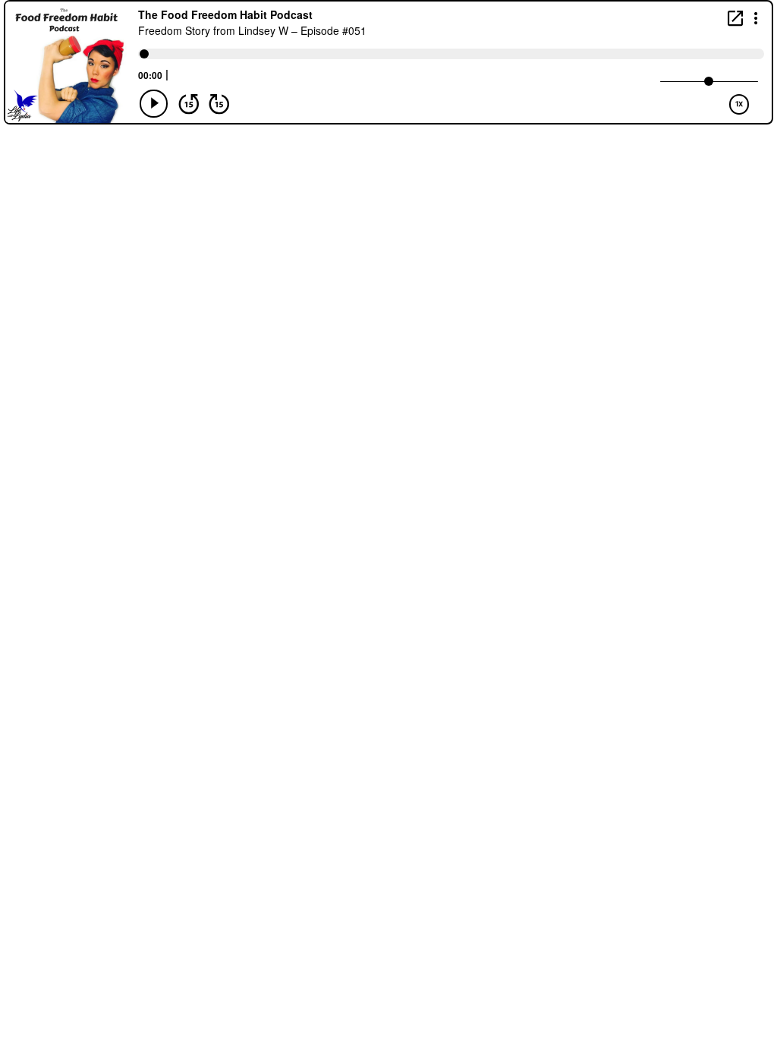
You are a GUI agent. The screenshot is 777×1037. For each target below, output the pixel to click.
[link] (735, 18)
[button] (756, 17)
